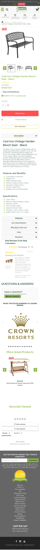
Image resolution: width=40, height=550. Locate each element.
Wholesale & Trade (20, 493)
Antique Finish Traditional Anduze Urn (8, 267)
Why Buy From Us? (19, 227)
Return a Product (20, 503)
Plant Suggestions (20, 516)
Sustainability (20, 518)
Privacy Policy (20, 510)
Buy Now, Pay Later (20, 506)
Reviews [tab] (4, 433)
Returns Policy (20, 501)
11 (26, 346)
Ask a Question (20, 126)
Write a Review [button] (20, 424)
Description (19, 136)
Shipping (18, 218)
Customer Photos (20, 499)
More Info (21, 4)
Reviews (19, 237)
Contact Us (20, 487)
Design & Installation (20, 520)
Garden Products (17, 22)
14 (31, 346)
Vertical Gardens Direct (16, 545)
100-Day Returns (19, 223)
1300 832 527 (20, 526)
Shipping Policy (20, 508)
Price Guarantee (20, 489)
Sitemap (20, 514)
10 (24, 346)
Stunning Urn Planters (14, 255)
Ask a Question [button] (20, 429)
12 (27, 346)
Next (35, 68)
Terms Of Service (20, 512)
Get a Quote (20, 495)
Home (6, 22)
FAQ (19, 232)
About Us (20, 485)
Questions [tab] (17, 433)
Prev (4, 68)
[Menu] (2, 9)
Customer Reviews (20, 497)
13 (29, 346)
